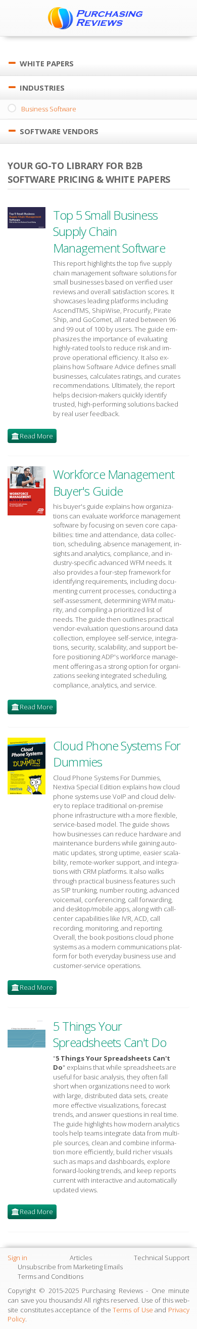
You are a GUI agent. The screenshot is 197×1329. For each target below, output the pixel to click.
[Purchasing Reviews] (98, 18)
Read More (36, 435)
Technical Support (161, 1257)
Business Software (48, 108)
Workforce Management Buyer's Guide (113, 482)
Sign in (17, 1257)
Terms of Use (133, 1309)
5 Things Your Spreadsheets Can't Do (109, 1034)
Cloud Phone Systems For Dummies (117, 753)
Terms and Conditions (50, 1276)
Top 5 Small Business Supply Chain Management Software (109, 231)
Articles (81, 1257)
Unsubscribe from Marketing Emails (70, 1266)
